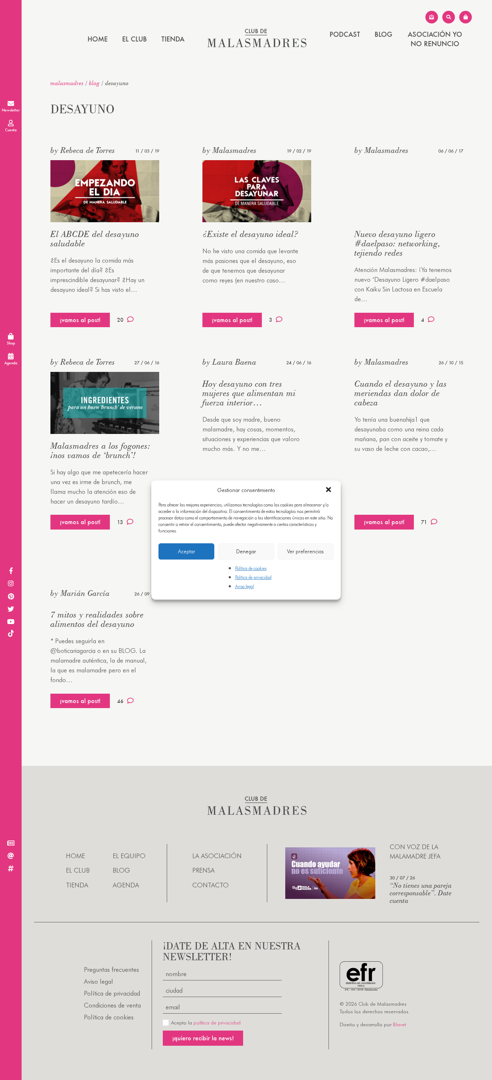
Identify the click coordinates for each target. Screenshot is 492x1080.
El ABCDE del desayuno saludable (94, 238)
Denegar (246, 551)
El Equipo (129, 856)
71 (424, 522)
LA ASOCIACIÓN (217, 856)
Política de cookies (251, 568)
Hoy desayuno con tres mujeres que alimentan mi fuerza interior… (249, 393)
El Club (134, 39)
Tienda (172, 39)
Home (98, 39)
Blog (383, 34)
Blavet (399, 1024)
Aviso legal (244, 586)
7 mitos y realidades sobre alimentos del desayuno (97, 619)
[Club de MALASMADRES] (257, 45)
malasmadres (67, 83)
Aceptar (186, 551)
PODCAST (345, 34)
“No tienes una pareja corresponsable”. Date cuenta (421, 893)
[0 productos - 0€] (465, 17)
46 (120, 701)
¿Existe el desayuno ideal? (250, 234)
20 (120, 319)
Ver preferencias (305, 551)
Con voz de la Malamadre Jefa (415, 851)
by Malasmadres (229, 150)
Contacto (210, 885)
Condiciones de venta (112, 1005)
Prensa (203, 870)
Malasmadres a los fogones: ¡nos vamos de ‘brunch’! (100, 450)
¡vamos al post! (80, 320)
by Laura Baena (229, 362)
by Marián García (80, 593)
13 (120, 522)
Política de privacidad (253, 577)
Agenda (126, 885)
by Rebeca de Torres (82, 150)
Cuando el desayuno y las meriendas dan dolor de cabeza (400, 393)
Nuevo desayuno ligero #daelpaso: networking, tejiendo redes (397, 243)
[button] (329, 490)
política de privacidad (217, 1023)
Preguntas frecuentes (111, 969)
